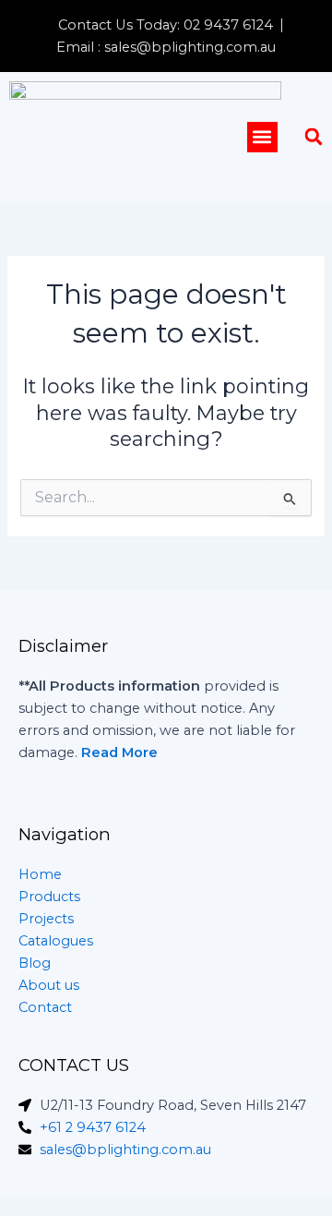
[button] (262, 137)
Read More (119, 752)
